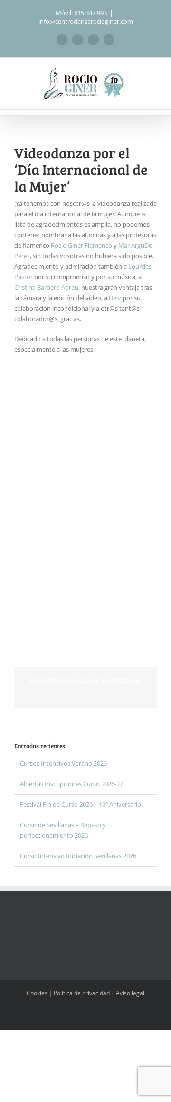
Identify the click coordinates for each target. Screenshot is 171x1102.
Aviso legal (130, 993)
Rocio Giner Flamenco (81, 245)
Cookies (37, 993)
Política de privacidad (82, 993)
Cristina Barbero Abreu (46, 287)
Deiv (115, 297)
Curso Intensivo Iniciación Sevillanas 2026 (78, 855)
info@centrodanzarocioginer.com (85, 21)
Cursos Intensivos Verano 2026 (63, 763)
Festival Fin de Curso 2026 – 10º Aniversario (80, 804)
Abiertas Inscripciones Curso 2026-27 (71, 783)
